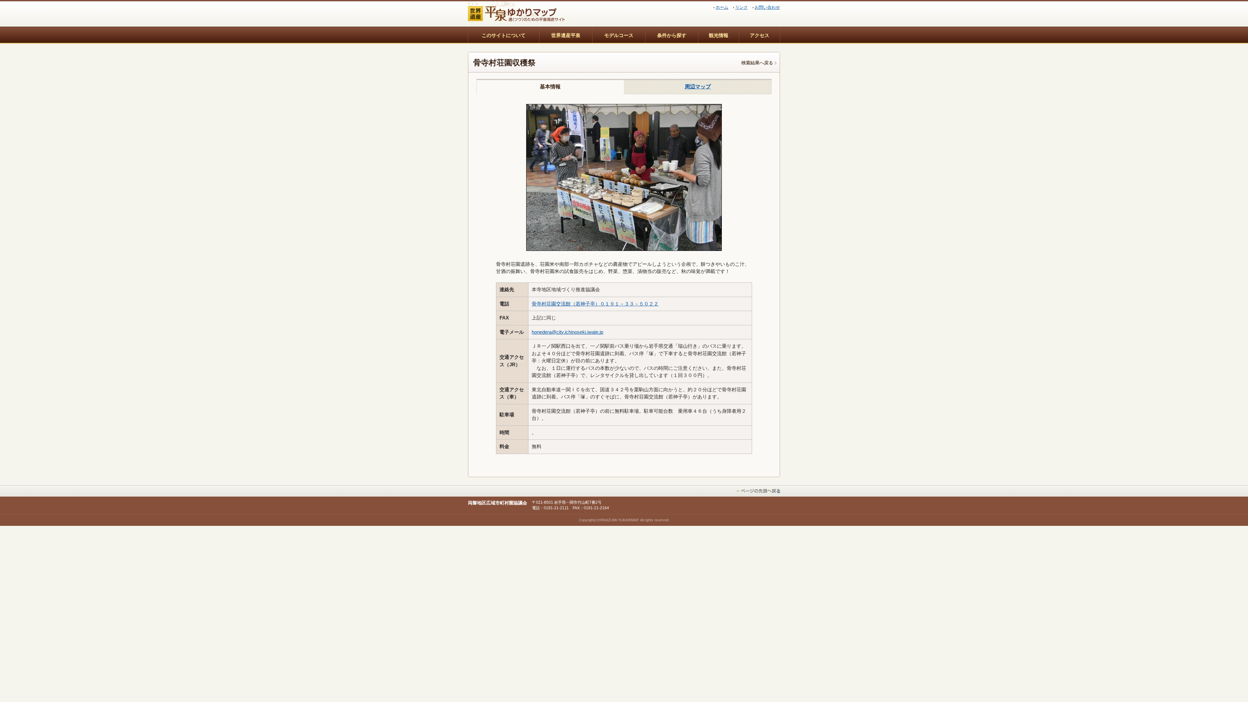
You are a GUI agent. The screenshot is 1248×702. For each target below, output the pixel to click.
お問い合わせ (767, 7)
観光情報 (718, 35)
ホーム (722, 7)
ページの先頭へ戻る (778, 490)
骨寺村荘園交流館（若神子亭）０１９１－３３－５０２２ (595, 303)
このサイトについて (504, 35)
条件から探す (671, 35)
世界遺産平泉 (565, 35)
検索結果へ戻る (757, 62)
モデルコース (618, 35)
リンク (741, 7)
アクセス (759, 35)
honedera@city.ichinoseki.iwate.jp (567, 332)
